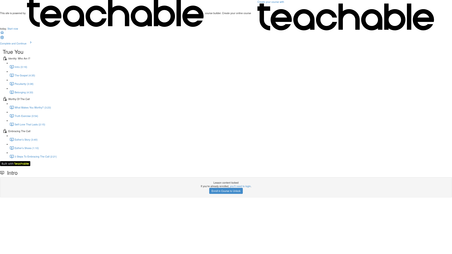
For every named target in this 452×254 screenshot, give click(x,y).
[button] (2, 33)
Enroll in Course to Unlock (226, 191)
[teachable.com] (115, 13)
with (271, 2)
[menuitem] (2, 38)
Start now (12, 28)
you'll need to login (240, 186)
